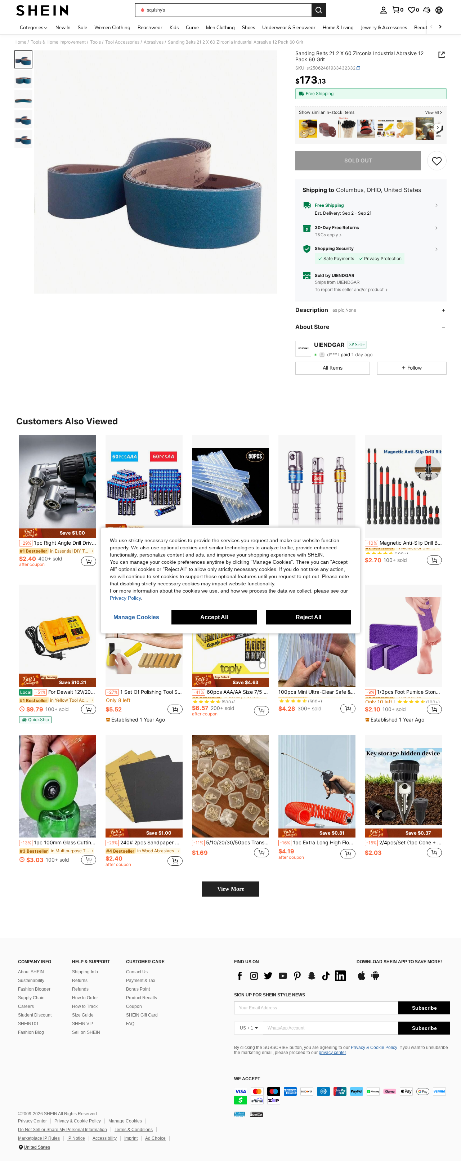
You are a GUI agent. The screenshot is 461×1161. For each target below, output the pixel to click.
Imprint (131, 1138)
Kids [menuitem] (174, 27)
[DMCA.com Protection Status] (256, 1114)
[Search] (319, 10)
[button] (426, 10)
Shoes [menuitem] (248, 27)
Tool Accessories (122, 42)
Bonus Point (138, 989)
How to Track (85, 1006)
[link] (397, 9)
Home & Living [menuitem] (338, 27)
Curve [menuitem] (192, 27)
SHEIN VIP (82, 1023)
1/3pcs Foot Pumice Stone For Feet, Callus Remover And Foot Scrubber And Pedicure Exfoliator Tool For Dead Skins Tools (404, 692)
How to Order (85, 997)
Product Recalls (141, 997)
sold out (358, 160)
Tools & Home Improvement (58, 42)
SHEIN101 (28, 1023)
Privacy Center (32, 1121)
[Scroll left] (431, 27)
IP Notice (76, 1138)
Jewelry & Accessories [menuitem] (384, 27)
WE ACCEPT (247, 1079)
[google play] (375, 979)
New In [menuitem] (63, 27)
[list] (291, 975)
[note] (57, 532)
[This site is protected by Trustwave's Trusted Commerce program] (239, 1114)
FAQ (130, 1023)
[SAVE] (437, 160)
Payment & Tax (140, 980)
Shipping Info (85, 971)
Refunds (80, 989)
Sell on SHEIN (86, 1032)
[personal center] (383, 10)
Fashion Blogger (34, 989)
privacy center (332, 1052)
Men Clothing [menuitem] (220, 27)
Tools (95, 42)
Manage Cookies (125, 1121)
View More (230, 889)
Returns (80, 980)
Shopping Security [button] (334, 248)
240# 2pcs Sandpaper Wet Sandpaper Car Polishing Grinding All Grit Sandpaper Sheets (145, 842)
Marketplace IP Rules (39, 1138)
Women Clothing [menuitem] (112, 27)
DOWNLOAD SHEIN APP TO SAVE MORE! (399, 962)
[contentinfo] (342, 1095)
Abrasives (154, 42)
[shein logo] (42, 10)
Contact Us (137, 971)
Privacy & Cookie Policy (374, 1047)
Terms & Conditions (134, 1129)
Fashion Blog (31, 1032)
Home (20, 42)
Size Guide (83, 1015)
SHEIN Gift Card (142, 1015)
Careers (26, 1006)
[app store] (362, 979)
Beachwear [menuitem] (150, 27)
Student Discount (35, 1015)
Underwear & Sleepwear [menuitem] (288, 27)
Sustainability (31, 980)
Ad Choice (155, 1138)
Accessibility (105, 1138)
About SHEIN (31, 971)
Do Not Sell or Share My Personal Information (62, 1129)
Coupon (134, 1006)
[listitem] (308, 129)
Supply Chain (31, 997)
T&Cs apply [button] (326, 234)
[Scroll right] (440, 27)
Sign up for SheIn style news (269, 994)
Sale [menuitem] (82, 27)
